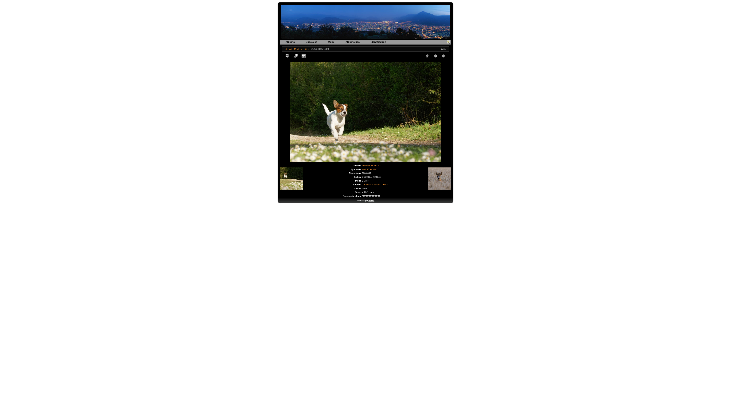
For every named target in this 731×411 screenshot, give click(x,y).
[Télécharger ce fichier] (304, 55)
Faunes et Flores (372, 184)
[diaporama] (288, 55)
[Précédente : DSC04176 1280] (435, 55)
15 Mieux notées (301, 49)
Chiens (385, 184)
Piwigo (371, 201)
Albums (290, 42)
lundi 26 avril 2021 (370, 169)
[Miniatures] (427, 55)
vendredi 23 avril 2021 (372, 165)
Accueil (289, 49)
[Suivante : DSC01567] (443, 55)
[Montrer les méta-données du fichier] (296, 55)
